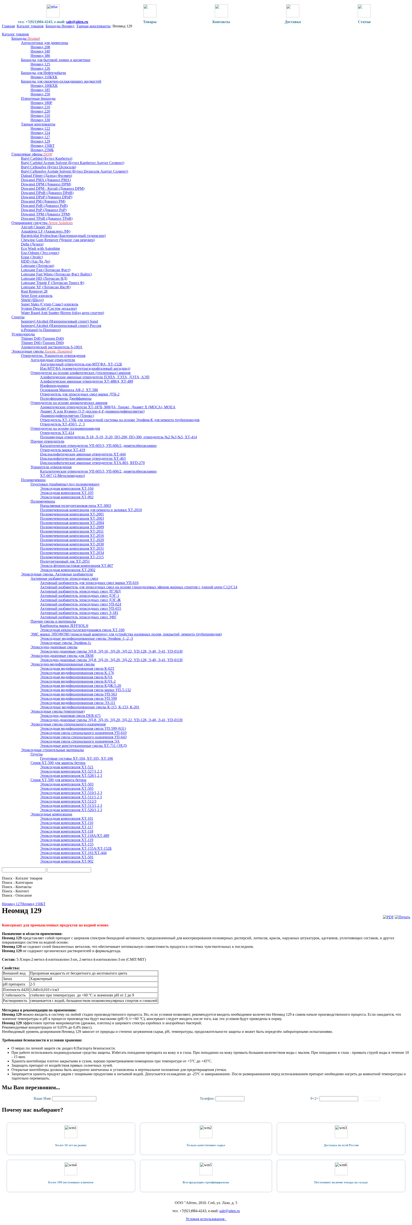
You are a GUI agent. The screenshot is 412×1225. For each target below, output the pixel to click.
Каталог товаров (30, 26)
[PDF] (388, 917)
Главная (8, 26)
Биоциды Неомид (60, 26)
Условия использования (205, 1219)
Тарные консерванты (93, 26)
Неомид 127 (11, 904)
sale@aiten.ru (77, 22)
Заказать (371, 1098)
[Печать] (402, 917)
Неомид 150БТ (33, 904)
